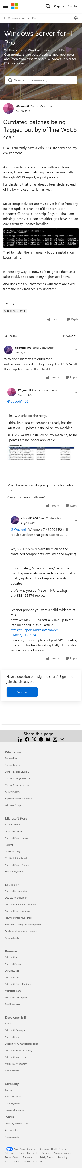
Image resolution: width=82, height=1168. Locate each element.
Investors (9, 1116)
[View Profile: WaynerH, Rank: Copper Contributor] (8, 108)
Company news (12, 1103)
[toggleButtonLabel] (76, 18)
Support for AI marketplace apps (21, 1043)
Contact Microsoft (28, 1153)
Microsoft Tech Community (18, 1050)
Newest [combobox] (70, 336)
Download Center (14, 831)
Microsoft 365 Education (17, 911)
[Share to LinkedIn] (20, 738)
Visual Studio (12, 1070)
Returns (9, 844)
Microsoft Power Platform (18, 984)
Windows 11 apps (14, 805)
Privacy (45, 1153)
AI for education (13, 937)
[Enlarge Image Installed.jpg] (42, 452)
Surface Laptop (12, 764)
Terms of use (11, 1157)
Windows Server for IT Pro (22, 18)
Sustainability (12, 1136)
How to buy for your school (18, 917)
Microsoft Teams (13, 990)
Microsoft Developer (15, 1030)
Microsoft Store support (17, 838)
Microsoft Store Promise (17, 864)
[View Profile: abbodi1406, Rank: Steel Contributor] (8, 350)
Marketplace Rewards (16, 1063)
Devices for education (16, 897)
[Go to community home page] (14, 6)
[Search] (48, 6)
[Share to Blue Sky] (48, 738)
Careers (9, 1089)
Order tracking (12, 851)
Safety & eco (46, 1157)
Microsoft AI (11, 957)
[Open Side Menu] (5, 6)
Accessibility (11, 1130)
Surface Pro (11, 758)
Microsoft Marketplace (16, 1057)
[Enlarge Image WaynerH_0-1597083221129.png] (41, 238)
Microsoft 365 (12, 977)
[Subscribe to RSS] (55, 738)
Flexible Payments (14, 871)
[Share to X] (34, 738)
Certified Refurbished (16, 858)
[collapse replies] (41, 344)
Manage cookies (62, 1153)
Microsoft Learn (13, 1037)
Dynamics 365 (12, 970)
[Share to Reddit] (41, 738)
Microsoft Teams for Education (20, 904)
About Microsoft (13, 1096)
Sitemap (9, 1153)
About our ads (12, 1161)
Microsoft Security (14, 963)
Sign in (22, 692)
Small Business (12, 1004)
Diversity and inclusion (16, 1123)
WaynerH (22, 106)
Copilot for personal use (17, 785)
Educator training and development (23, 924)
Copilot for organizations (17, 778)
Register (59, 6)
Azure (8, 1023)
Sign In (72, 6)
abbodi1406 (23, 347)
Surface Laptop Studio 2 (17, 771)
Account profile (12, 824)
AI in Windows (12, 791)
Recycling (62, 1157)
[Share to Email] (62, 738)
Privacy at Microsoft (15, 1110)
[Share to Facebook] (27, 738)
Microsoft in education (16, 890)
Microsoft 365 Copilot (16, 997)
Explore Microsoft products (18, 798)
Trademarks (29, 1157)
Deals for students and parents (21, 931)
